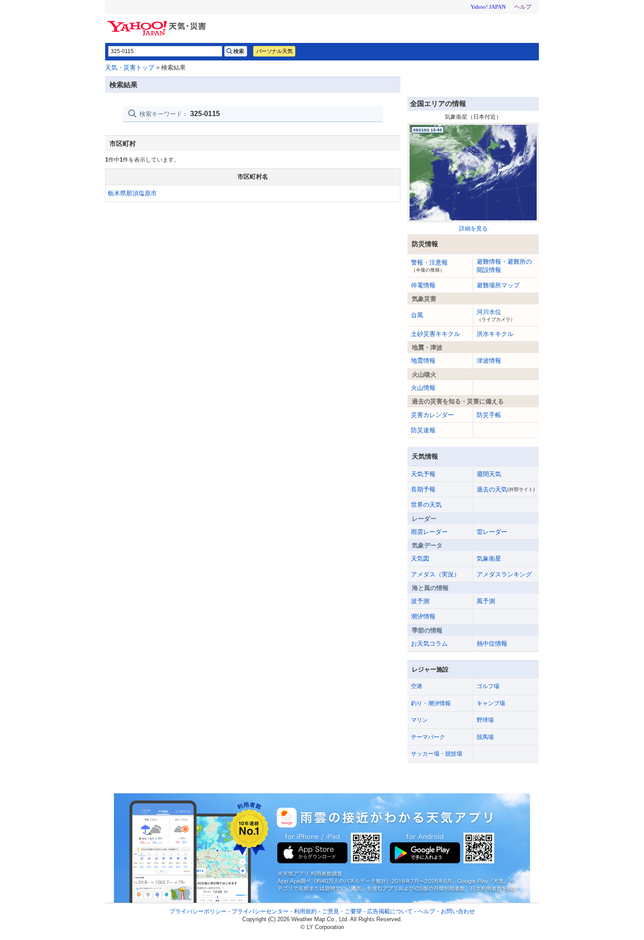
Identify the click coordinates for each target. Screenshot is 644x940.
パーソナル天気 (274, 51)
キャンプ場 (491, 703)
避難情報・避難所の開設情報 (504, 265)
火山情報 (423, 387)
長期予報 (423, 489)
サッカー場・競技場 (436, 753)
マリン (419, 720)
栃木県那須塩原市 (132, 193)
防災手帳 (489, 414)
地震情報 (423, 360)
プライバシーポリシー (198, 911)
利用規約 (305, 911)
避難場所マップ (498, 285)
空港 (416, 686)
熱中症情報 (492, 643)
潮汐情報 (423, 616)
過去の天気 (506, 489)
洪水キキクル (495, 333)
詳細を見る (473, 228)
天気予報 (423, 473)
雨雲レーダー (429, 531)
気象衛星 (489, 558)
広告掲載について (390, 911)
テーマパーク (428, 737)
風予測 (486, 600)
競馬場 (485, 737)
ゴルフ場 (488, 686)
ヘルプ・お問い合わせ (446, 911)
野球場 (485, 720)
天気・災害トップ (129, 67)
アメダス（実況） (435, 574)
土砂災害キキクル (435, 333)
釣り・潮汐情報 (431, 703)
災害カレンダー (432, 414)
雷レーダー (492, 531)
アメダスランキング (504, 574)
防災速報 (423, 430)
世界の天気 (426, 504)
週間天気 (489, 473)
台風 (417, 314)
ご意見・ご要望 (342, 911)
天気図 (420, 558)
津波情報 (489, 360)
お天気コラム (429, 643)
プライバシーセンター (260, 911)
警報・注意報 (429, 265)
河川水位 (496, 315)
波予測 (420, 600)
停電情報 (423, 285)
